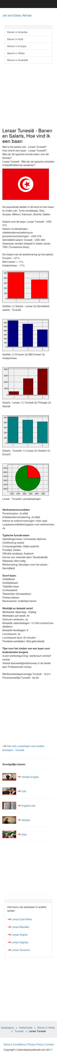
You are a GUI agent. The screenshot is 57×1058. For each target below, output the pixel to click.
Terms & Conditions (14, 1044)
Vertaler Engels (30, 777)
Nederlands (25, 1027)
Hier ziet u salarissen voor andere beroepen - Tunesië (23, 748)
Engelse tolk (28, 805)
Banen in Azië (15, 39)
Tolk (23, 791)
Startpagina (7, 1027)
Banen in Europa (16, 46)
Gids (24, 834)
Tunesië (19, 1031)
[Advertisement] (28, 96)
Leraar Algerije (20, 942)
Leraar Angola (20, 934)
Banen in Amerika (17, 32)
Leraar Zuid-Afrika (22, 919)
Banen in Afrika (16, 53)
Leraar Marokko (20, 927)
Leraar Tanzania (21, 950)
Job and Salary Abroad (16, 15)
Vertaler (25, 820)
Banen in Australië (17, 60)
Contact (49, 1044)
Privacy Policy (35, 1044)
